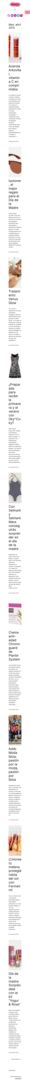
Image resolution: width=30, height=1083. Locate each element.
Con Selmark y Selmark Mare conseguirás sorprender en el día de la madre (15, 528)
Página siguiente (16, 1059)
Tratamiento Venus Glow (14, 297)
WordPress (18, 1078)
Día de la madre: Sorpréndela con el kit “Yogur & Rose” (15, 989)
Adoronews (12, 1070)
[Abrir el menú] (15, 9)
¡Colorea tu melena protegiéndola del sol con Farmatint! (15, 874)
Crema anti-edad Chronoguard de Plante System (14, 646)
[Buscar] (27, 12)
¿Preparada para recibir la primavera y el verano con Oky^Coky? (15, 404)
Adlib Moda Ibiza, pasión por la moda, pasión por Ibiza (14, 764)
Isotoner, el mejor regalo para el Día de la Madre (15, 194)
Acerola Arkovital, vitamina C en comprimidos (15, 77)
